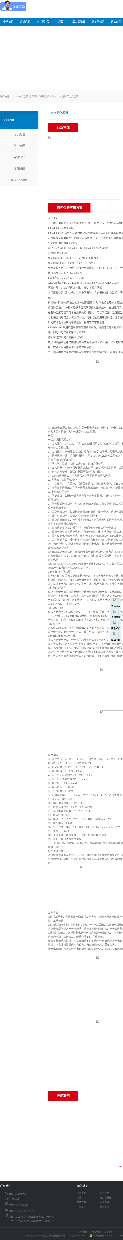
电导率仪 (33, 96)
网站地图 (96, 1232)
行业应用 (104, 1202)
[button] (120, 1166)
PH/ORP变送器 (20, 96)
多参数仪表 (98, 21)
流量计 (62, 21)
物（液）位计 (44, 21)
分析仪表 (25, 21)
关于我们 (83, 1232)
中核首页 (8, 21)
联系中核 (104, 1207)
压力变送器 (78, 21)
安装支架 (116, 21)
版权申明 (108, 1232)
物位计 (55, 96)
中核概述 (81, 1207)
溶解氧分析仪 (45, 96)
